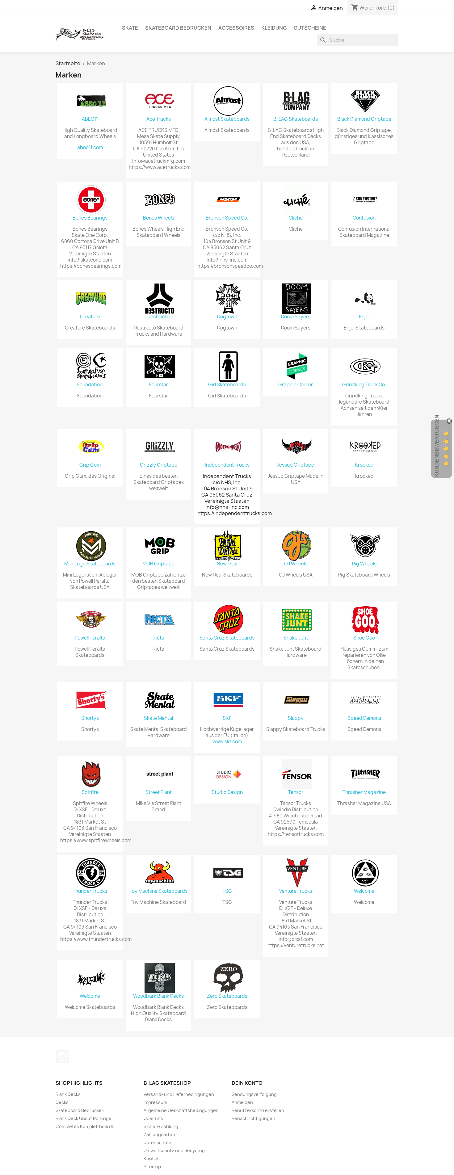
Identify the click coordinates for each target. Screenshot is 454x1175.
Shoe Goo (364, 638)
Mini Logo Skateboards (90, 564)
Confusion (364, 218)
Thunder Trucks (90, 891)
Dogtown (227, 317)
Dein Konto (247, 1083)
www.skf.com (227, 742)
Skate (130, 27)
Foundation (90, 385)
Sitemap (152, 1166)
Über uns (153, 1118)
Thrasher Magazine (364, 792)
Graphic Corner (295, 385)
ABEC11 (90, 119)
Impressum (155, 1102)
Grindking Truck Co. (364, 385)
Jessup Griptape (295, 465)
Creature (90, 317)
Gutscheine (310, 27)
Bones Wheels (158, 218)
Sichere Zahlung (161, 1126)
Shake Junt (296, 638)
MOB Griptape (158, 564)
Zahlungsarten (159, 1134)
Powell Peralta (90, 638)
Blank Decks (68, 1094)
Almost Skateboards (227, 119)
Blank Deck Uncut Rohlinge (83, 1118)
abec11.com (90, 148)
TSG (227, 891)
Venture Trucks (295, 891)
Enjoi (364, 317)
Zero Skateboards (227, 996)
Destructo (158, 317)
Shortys (90, 718)
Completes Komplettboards (85, 1126)
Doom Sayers (295, 317)
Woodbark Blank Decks (158, 996)
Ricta (158, 638)
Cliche (296, 218)
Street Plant (158, 792)
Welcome (364, 891)
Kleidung (274, 27)
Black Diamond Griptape (364, 119)
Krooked (364, 465)
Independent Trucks (227, 465)
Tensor (295, 792)
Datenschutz (157, 1142)
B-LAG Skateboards (295, 119)
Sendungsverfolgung (254, 1094)
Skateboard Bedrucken (178, 27)
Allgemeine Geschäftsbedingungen (181, 1110)
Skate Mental (158, 718)
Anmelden (242, 1102)
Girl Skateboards (227, 385)
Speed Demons (364, 718)
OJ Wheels (295, 564)
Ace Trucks (158, 119)
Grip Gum (90, 465)
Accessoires (236, 27)
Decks (62, 1102)
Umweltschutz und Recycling (174, 1150)
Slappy (296, 718)
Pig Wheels (364, 564)
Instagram (62, 1056)
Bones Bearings (90, 218)
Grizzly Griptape (158, 465)
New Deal (227, 564)
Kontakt (152, 1158)
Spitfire (90, 792)
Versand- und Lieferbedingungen (179, 1094)
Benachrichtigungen (253, 1118)
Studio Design (227, 792)
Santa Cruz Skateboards (227, 638)
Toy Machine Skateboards (158, 891)
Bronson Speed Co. (227, 218)
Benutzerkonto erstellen (258, 1110)
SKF (227, 718)
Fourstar (158, 385)
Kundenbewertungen (436, 446)
